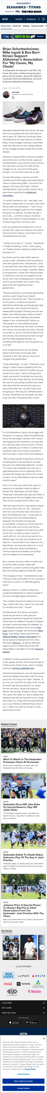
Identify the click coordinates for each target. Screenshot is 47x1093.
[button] (23, 416)
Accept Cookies (23, 1088)
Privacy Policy (30, 1069)
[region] (23, 1064)
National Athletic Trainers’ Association (19, 636)
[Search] (39, 19)
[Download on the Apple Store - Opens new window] (14, 1022)
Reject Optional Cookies (23, 1081)
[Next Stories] (41, 947)
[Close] (44, 1038)
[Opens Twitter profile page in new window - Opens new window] (13, 97)
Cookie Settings (23, 1074)
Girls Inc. (17, 643)
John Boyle (15, 92)
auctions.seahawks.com (23, 668)
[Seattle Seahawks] (24, 1034)
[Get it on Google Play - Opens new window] (32, 1023)
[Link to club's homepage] (5, 18)
